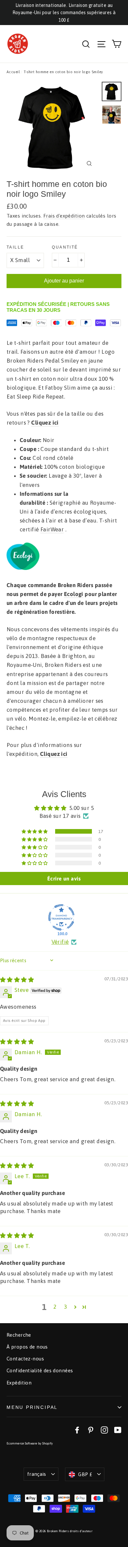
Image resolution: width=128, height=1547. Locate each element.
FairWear (52, 529)
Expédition (19, 1382)
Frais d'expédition (64, 216)
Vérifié (60, 941)
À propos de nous (27, 1347)
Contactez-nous (25, 1358)
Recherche (19, 1335)
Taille (15, 247)
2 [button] (54, 1306)
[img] (17, 979)
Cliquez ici (45, 422)
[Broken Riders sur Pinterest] (90, 1429)
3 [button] (65, 1306)
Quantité (65, 247)
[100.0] (61, 917)
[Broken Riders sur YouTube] (117, 1429)
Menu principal (32, 1407)
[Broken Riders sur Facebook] (77, 1429)
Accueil (13, 72)
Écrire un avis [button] (64, 878)
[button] (35, 831)
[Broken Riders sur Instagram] (104, 1429)
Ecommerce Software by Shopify (30, 1443)
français (36, 1474)
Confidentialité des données (40, 1370)
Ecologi (73, 594)
